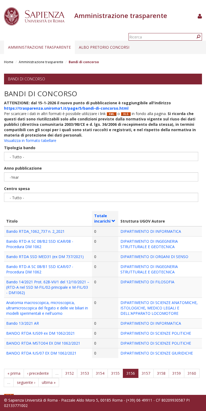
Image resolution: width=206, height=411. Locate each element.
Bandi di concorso (26, 78)
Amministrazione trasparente (39, 47)
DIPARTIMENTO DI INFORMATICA (150, 231)
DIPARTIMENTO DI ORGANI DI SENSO (154, 256)
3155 (115, 373)
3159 (176, 373)
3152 (69, 373)
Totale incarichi (102, 218)
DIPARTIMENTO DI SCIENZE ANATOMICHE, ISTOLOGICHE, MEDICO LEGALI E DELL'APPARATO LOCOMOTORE (159, 308)
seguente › (26, 382)
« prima (14, 373)
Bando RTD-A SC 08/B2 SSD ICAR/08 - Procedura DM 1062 (39, 244)
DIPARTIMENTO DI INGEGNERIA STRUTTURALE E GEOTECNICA (149, 244)
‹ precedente (38, 373)
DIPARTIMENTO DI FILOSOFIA (147, 281)
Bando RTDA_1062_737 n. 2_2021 (35, 231)
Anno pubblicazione (23, 168)
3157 (146, 373)
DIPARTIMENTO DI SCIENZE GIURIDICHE (156, 353)
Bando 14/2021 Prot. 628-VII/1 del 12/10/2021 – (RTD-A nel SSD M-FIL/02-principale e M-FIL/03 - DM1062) (47, 287)
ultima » (49, 382)
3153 (84, 373)
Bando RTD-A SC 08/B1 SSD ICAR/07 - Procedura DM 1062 (39, 269)
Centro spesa (17, 188)
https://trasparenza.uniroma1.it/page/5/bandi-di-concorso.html (66, 108)
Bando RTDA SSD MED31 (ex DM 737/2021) (45, 256)
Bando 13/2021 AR (22, 323)
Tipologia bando (19, 147)
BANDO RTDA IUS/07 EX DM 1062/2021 (41, 353)
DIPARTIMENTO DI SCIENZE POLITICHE (155, 333)
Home (8, 62)
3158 (161, 373)
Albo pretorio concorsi (104, 47)
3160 (191, 373)
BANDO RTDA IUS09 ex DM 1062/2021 (40, 333)
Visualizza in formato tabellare (30, 140)
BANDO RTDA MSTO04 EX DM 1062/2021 (43, 343)
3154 (100, 373)
